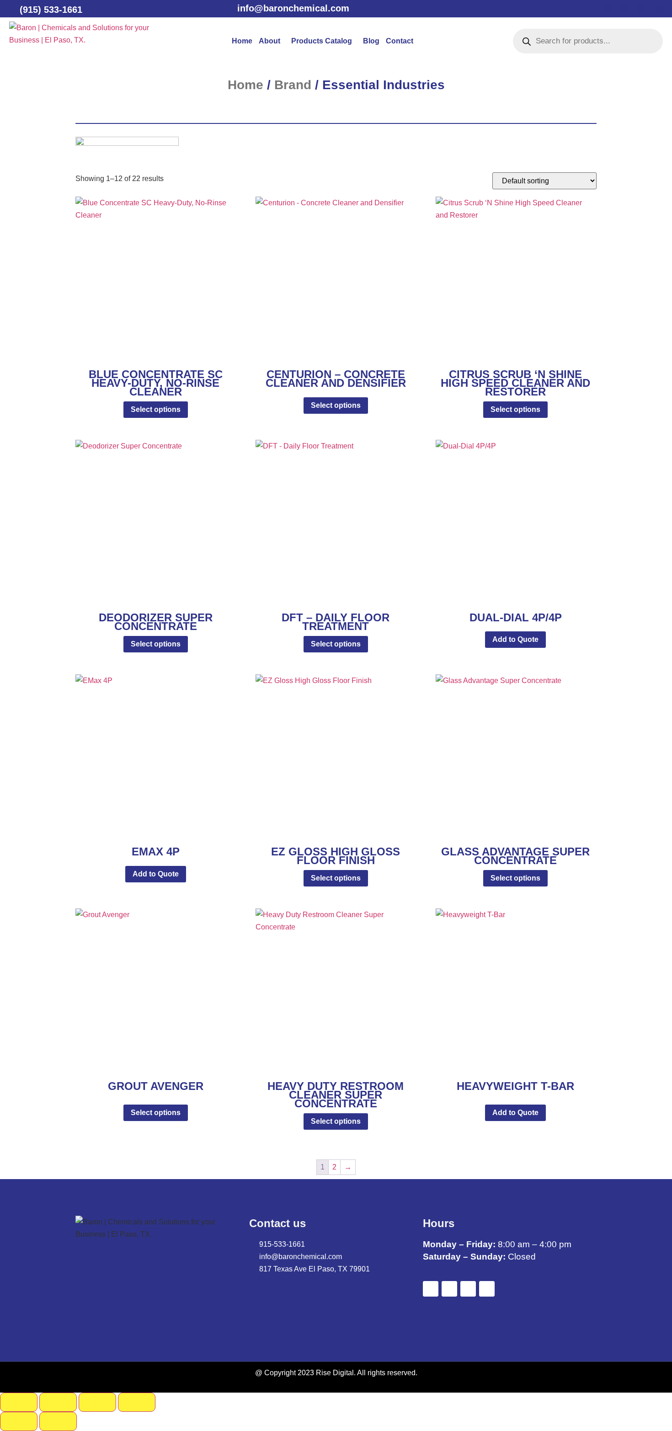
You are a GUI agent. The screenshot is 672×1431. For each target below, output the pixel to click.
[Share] (97, 1402)
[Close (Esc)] (136, 1402)
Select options (156, 409)
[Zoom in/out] (18, 1402)
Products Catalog (321, 41)
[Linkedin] (641, 9)
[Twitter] (624, 9)
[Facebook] (607, 9)
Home (242, 41)
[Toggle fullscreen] (58, 1402)
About (269, 41)
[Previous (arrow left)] (18, 1421)
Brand (292, 85)
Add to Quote (515, 639)
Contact (399, 41)
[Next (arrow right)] (58, 1421)
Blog (371, 41)
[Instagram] (659, 9)
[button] (272, 41)
